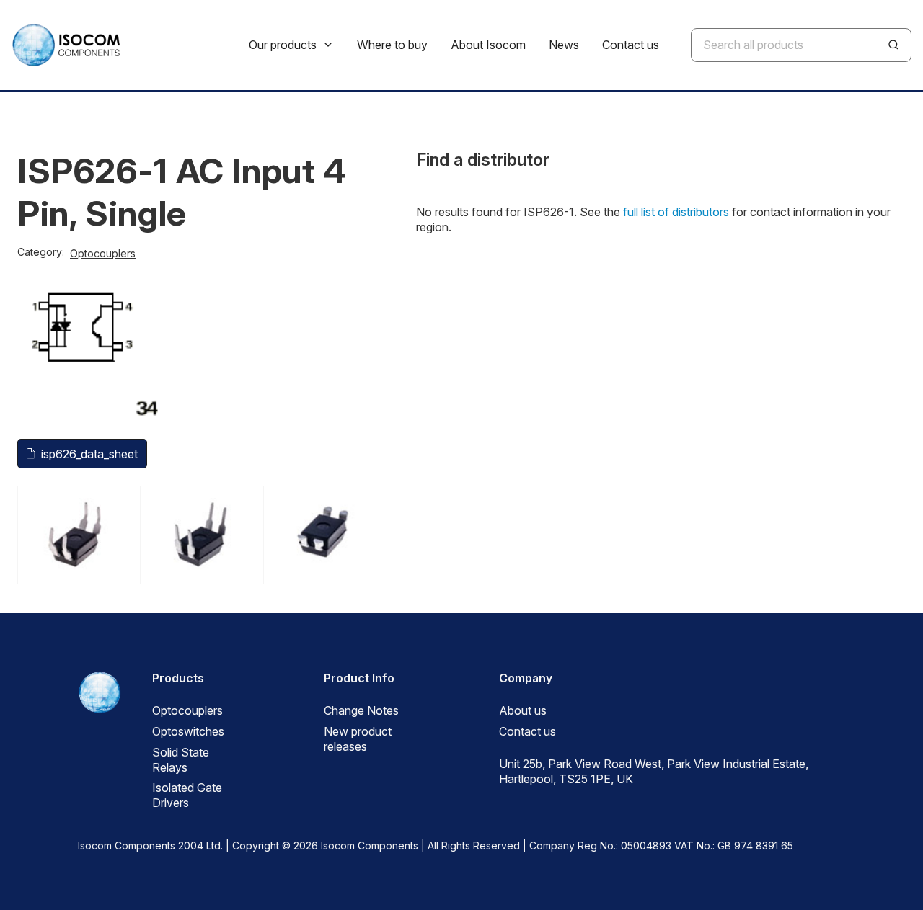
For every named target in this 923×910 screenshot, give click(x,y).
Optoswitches (188, 731)
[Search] (893, 44)
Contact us (527, 731)
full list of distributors (676, 212)
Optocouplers (103, 253)
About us (523, 710)
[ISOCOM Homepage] (66, 45)
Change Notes (361, 710)
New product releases (358, 739)
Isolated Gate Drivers (187, 795)
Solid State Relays (180, 760)
